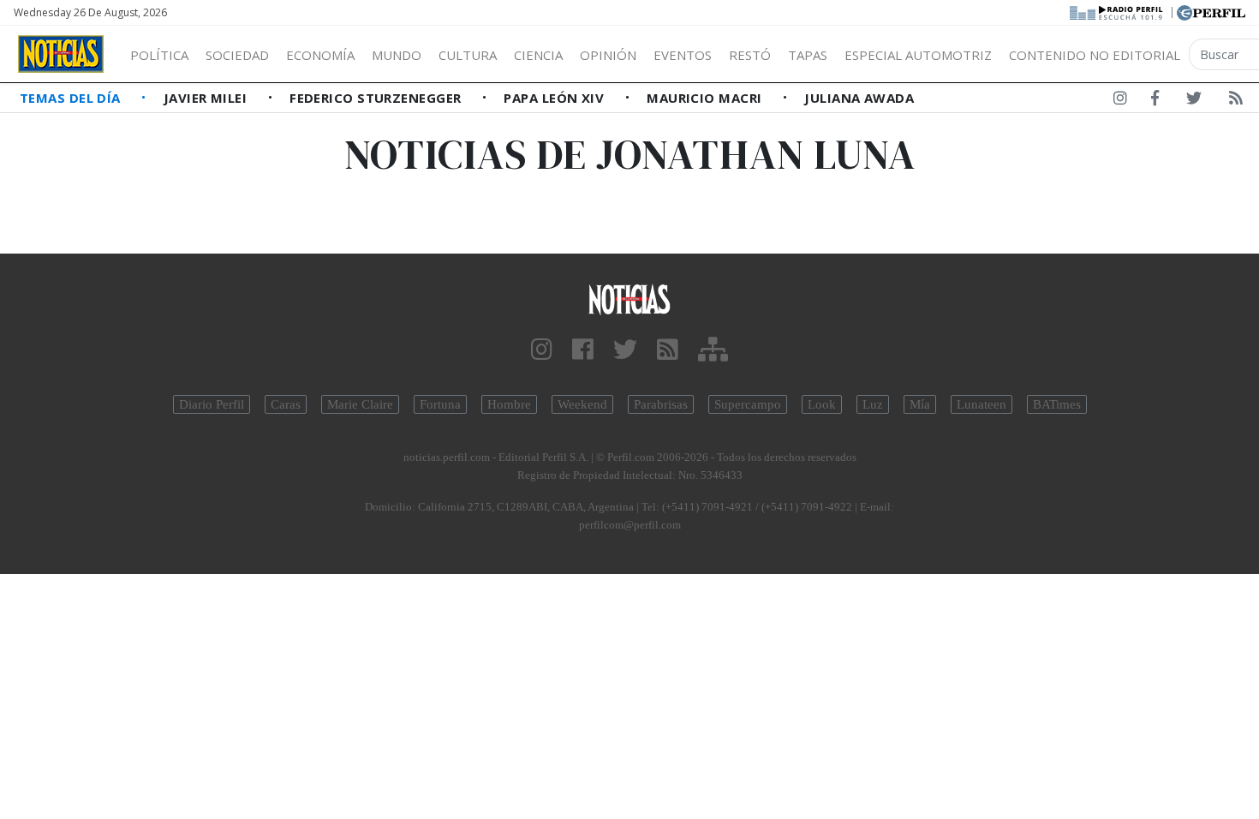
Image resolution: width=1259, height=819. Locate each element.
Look (822, 404)
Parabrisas (661, 404)
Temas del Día (72, 97)
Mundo (396, 54)
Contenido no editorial (1094, 54)
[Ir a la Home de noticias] (630, 298)
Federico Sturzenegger (377, 97)
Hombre (509, 404)
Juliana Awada (859, 97)
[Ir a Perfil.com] (1211, 11)
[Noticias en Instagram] (1120, 101)
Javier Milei (207, 97)
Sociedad (237, 54)
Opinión (608, 54)
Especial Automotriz (918, 54)
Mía (920, 404)
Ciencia (538, 54)
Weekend (582, 404)
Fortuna (440, 404)
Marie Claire (360, 404)
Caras (286, 404)
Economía (320, 54)
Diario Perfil (211, 404)
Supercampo (747, 404)
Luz (872, 404)
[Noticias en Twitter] (1194, 101)
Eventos (682, 54)
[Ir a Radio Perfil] (1117, 11)
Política (159, 54)
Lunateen (981, 404)
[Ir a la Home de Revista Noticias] (61, 54)
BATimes (1057, 404)
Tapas (807, 54)
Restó (750, 54)
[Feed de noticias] (1236, 101)
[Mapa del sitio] (713, 350)
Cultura (468, 54)
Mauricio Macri (706, 97)
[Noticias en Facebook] (1155, 101)
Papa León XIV (555, 97)
